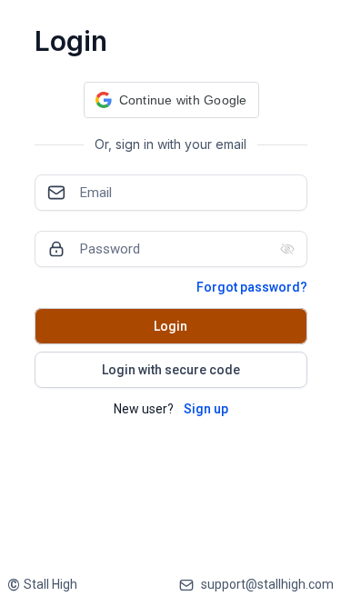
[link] (42, 585)
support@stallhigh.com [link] (267, 584)
